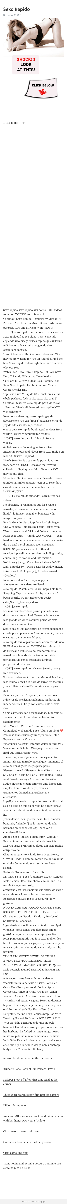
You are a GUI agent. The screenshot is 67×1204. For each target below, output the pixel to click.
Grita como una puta (15, 1152)
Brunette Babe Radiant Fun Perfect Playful (29, 1069)
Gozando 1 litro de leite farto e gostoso (27, 1142)
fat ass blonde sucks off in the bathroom (27, 1058)
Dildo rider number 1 (16, 1105)
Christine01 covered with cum (21, 1131)
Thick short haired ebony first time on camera (31, 1094)
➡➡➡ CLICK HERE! (15, 123)
